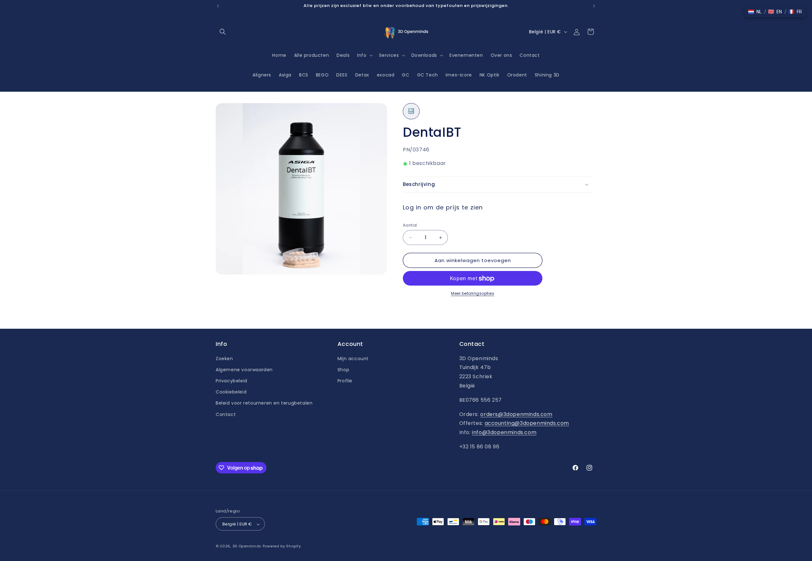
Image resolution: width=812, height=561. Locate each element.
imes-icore (459, 75)
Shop (343, 369)
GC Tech (427, 75)
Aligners (261, 75)
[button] (223, 32)
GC (405, 75)
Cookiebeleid (231, 392)
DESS (341, 75)
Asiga (285, 75)
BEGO (322, 75)
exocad (386, 75)
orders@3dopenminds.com (516, 414)
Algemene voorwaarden (244, 369)
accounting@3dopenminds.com (527, 423)
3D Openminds (246, 546)
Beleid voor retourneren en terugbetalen (264, 403)
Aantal (410, 225)
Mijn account (353, 358)
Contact (226, 414)
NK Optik (490, 75)
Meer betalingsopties (472, 293)
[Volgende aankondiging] (594, 6)
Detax (362, 75)
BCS (303, 75)
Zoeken (224, 358)
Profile (344, 380)
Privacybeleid (231, 380)
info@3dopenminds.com (504, 432)
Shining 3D (547, 75)
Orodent (517, 75)
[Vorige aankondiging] (218, 6)
